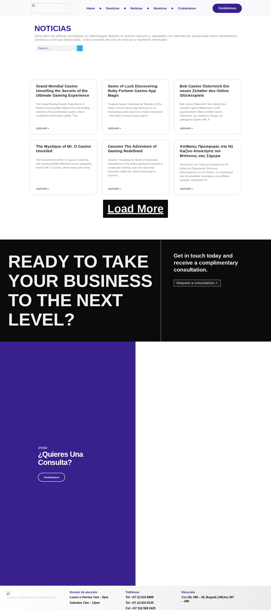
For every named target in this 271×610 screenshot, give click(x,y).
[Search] (80, 48)
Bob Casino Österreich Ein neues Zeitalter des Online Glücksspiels (204, 90)
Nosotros (160, 8)
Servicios (112, 8)
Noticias (136, 8)
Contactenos (187, 8)
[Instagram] (242, 592)
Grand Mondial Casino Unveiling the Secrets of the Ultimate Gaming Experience (62, 90)
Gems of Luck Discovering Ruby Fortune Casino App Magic (132, 90)
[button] (135, 209)
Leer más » (42, 128)
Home (90, 8)
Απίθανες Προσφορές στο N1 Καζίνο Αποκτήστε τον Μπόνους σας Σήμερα (206, 151)
